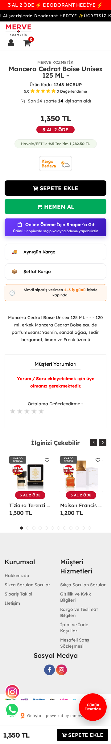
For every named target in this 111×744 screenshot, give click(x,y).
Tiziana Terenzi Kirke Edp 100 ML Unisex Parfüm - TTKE (30, 505)
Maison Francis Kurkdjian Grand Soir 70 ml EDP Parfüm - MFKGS (81, 505)
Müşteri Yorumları (55, 364)
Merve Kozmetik (55, 62)
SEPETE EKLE (58, 188)
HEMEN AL (58, 206)
